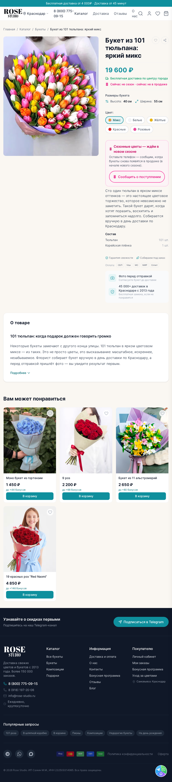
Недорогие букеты (120, 733)
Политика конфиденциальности (130, 754)
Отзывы (120, 13)
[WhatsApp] (19, 754)
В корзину (30, 496)
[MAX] (31, 754)
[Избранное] (157, 13)
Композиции (55, 669)
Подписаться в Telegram (144, 622)
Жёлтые (159, 120)
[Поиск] (140, 13)
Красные (119, 129)
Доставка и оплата (102, 656)
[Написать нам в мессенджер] (161, 771)
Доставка (101, 13)
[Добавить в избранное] (155, 40)
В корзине (59, 733)
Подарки (52, 675)
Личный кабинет (144, 656)
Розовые (144, 129)
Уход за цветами (144, 675)
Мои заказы (140, 663)
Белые (137, 120)
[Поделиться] (165, 40)
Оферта (163, 754)
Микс (117, 120)
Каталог (81, 13)
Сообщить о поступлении (139, 177)
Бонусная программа (104, 675)
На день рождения (150, 733)
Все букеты (54, 656)
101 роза (11, 733)
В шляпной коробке (35, 733)
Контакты (96, 669)
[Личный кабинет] (149, 13)
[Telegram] (7, 754)
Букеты (40, 29)
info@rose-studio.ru (21, 696)
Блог (92, 688)
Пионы (76, 733)
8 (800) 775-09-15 (64, 13)
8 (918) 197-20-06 (21, 690)
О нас (135, 13)
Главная (9, 29)
